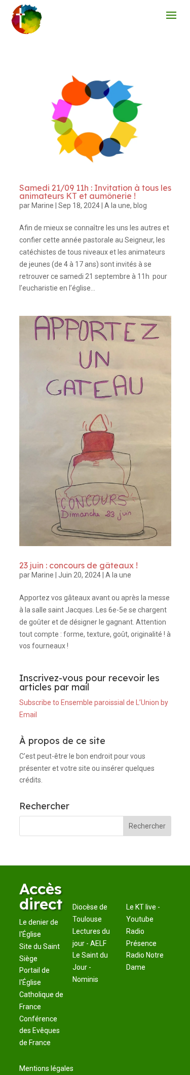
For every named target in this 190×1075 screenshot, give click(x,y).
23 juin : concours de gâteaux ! (78, 565)
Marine (42, 205)
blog (140, 205)
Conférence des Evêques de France (39, 1031)
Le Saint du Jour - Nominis (90, 967)
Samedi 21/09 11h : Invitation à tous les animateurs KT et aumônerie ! (95, 192)
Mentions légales (46, 1068)
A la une (117, 205)
